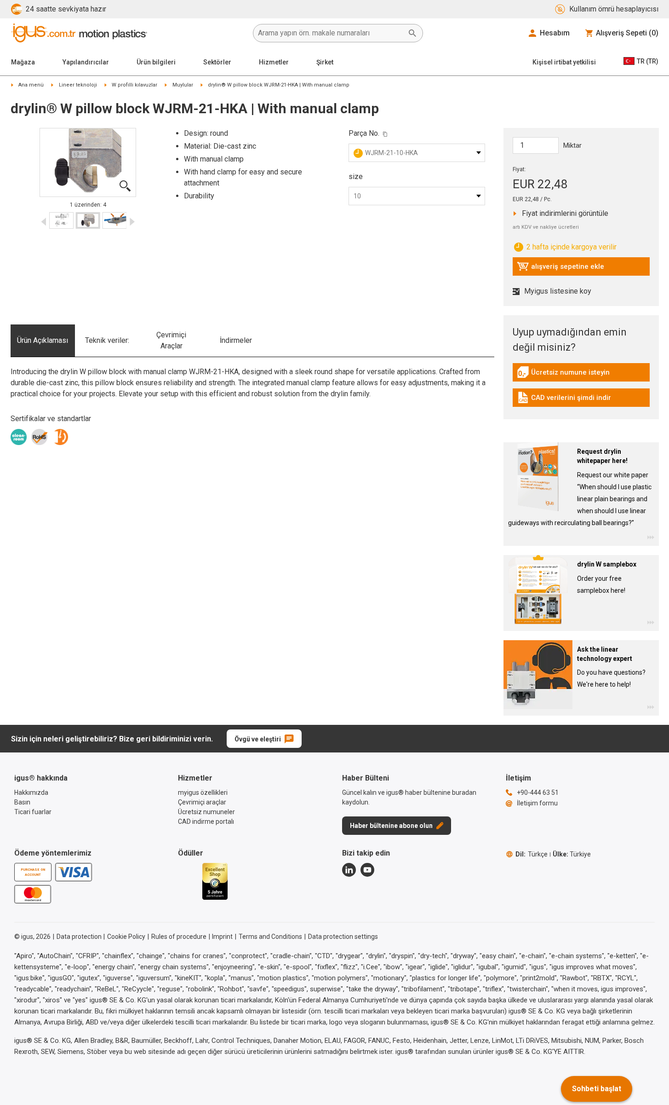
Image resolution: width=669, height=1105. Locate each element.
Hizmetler (274, 62)
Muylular (182, 85)
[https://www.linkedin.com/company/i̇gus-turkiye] (349, 870)
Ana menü (31, 85)
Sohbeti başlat (596, 1088)
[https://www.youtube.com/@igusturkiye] (367, 870)
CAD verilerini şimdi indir (564, 399)
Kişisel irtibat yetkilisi (564, 62)
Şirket (324, 62)
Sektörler (217, 62)
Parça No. (364, 133)
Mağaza (23, 62)
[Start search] (412, 33)
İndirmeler (236, 340)
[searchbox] (330, 33)
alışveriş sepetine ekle (560, 268)
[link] (581, 375)
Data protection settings (343, 936)
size (356, 176)
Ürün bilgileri (156, 62)
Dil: (531, 854)
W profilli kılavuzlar (134, 85)
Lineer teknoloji (78, 85)
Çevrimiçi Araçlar (171, 340)
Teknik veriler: (107, 340)
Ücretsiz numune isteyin (563, 374)
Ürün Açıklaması (42, 340)
